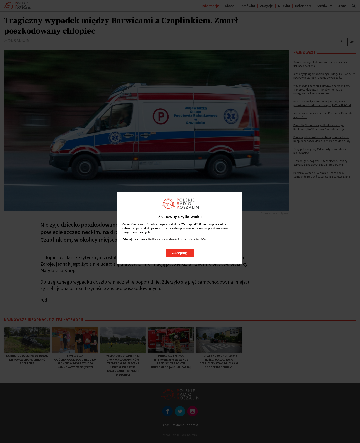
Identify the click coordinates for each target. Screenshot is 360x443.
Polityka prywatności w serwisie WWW (177, 239)
